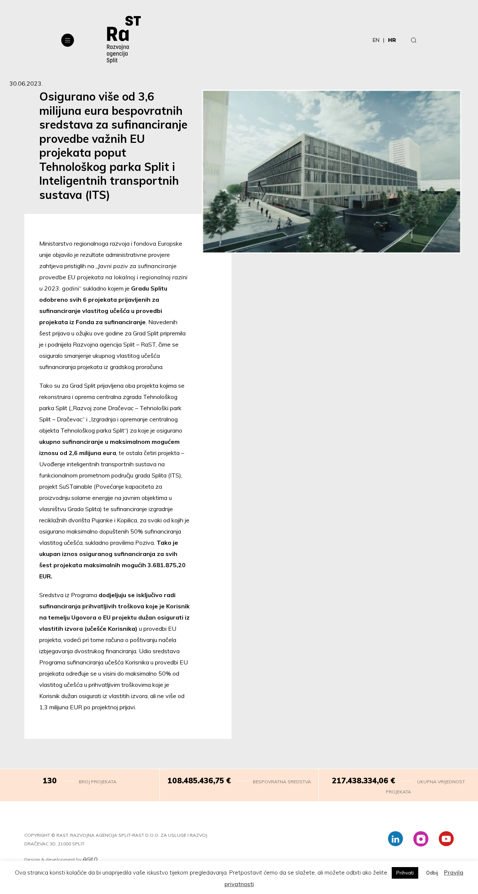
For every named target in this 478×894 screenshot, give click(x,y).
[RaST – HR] (124, 40)
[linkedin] (395, 838)
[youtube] (446, 838)
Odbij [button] (432, 873)
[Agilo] (90, 859)
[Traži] (414, 40)
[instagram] (420, 838)
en (376, 40)
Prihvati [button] (405, 873)
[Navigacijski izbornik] (67, 40)
